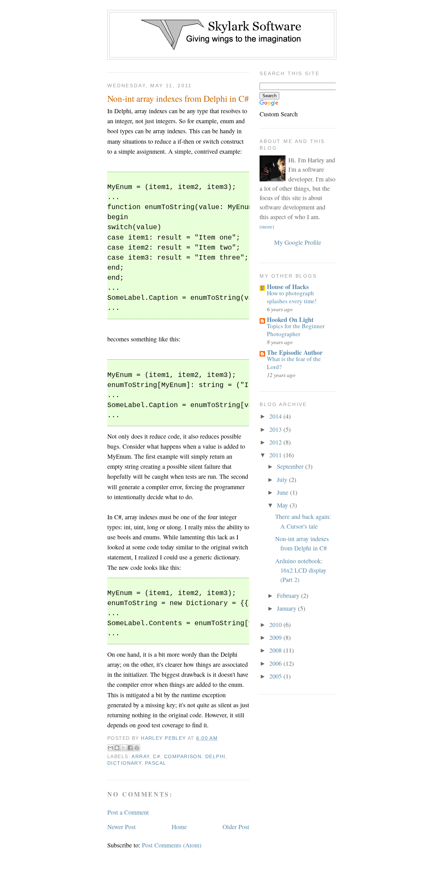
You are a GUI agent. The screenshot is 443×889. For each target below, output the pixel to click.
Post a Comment (128, 812)
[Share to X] (123, 747)
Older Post (236, 827)
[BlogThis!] (117, 747)
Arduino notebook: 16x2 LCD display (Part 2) (300, 570)
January (287, 608)
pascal (155, 763)
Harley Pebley (164, 738)
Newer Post (121, 827)
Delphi (215, 756)
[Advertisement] (221, 2)
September (291, 466)
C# (156, 756)
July (283, 479)
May (283, 505)
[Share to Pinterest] (136, 747)
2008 (276, 650)
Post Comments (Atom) (171, 845)
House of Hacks (288, 286)
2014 (276, 416)
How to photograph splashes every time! (292, 297)
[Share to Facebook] (130, 747)
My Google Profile (297, 242)
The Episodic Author (295, 352)
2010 (276, 624)
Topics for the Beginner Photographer (296, 330)
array (140, 756)
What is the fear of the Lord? (294, 362)
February (289, 595)
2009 (276, 637)
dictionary (124, 763)
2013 (276, 429)
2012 (276, 442)
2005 (276, 676)
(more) (267, 226)
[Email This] (110, 747)
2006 (276, 663)
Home (179, 827)
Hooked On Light (290, 319)
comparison (182, 756)
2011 (276, 455)
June (283, 492)
